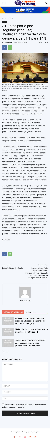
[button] (46, 3)
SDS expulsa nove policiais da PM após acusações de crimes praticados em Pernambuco (30, 343)
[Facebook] (4, 47)
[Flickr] (20, 437)
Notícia (10, 18)
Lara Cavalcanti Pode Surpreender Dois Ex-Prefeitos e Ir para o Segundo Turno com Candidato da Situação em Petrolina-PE (36, 273)
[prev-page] (3, 351)
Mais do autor (31, 312)
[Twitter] (30, 437)
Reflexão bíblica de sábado (12, 268)
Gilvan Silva (9, 42)
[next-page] (7, 351)
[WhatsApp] (10, 47)
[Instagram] (25, 437)
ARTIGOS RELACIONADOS (13, 312)
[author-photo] (25, 298)
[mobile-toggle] (4, 3)
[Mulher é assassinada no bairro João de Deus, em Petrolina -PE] (8, 332)
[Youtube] (35, 437)
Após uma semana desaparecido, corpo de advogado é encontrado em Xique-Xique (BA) (30, 321)
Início (4, 18)
